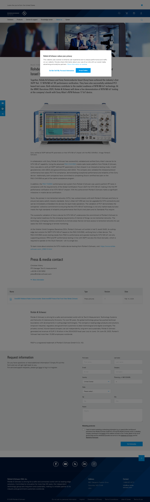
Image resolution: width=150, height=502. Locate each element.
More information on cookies (77, 64)
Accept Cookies (83, 70)
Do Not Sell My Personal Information (61, 71)
